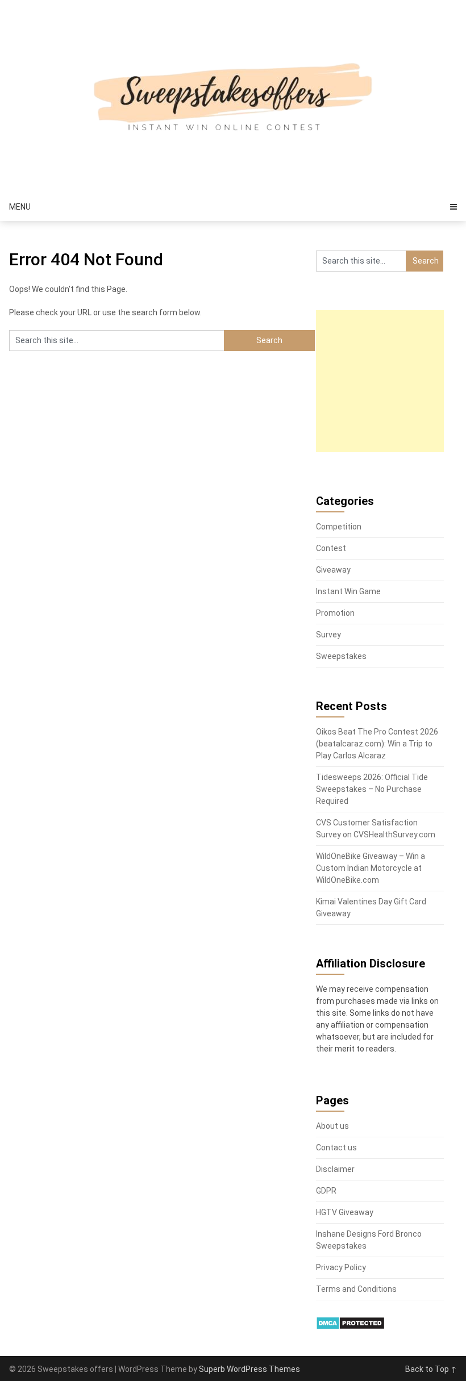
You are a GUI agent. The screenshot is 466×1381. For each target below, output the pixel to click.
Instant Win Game (348, 591)
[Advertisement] (390, 381)
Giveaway (333, 569)
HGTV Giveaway (344, 1212)
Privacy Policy (341, 1267)
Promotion (335, 613)
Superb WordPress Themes (249, 1369)
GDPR (326, 1190)
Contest (331, 548)
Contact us (336, 1147)
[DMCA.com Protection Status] (350, 1327)
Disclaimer (335, 1169)
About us (332, 1125)
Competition (338, 526)
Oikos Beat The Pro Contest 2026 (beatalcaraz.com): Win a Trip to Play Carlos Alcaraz (377, 743)
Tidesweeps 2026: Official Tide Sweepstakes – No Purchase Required (372, 789)
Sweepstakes (341, 656)
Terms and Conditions (356, 1289)
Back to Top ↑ (431, 1369)
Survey (328, 634)
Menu (20, 206)
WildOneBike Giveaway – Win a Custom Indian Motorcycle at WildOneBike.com (370, 868)
